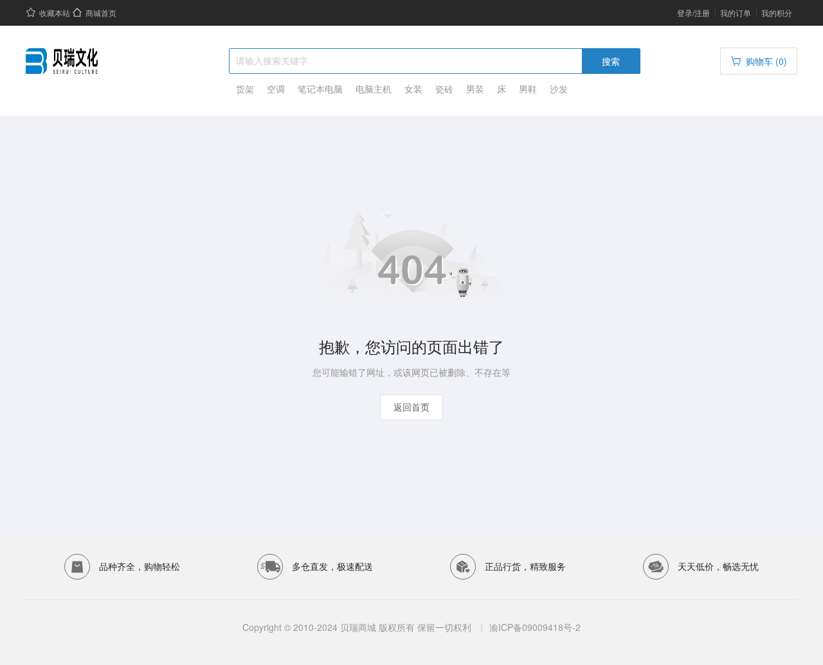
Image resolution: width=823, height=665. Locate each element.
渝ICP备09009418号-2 (535, 627)
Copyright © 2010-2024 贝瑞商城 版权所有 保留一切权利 (358, 627)
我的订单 (735, 12)
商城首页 (101, 12)
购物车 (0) (766, 61)
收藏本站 (54, 12)
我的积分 (776, 12)
